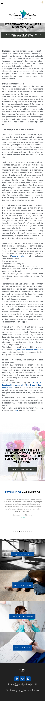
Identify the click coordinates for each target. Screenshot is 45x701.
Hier (16, 410)
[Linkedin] (28, 678)
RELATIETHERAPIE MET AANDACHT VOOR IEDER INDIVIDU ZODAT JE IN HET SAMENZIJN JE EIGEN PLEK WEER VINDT (22, 456)
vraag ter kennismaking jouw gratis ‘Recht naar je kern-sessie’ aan (22, 385)
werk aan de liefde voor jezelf (30, 350)
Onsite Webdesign (22, 692)
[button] (13, 531)
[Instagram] (22, 678)
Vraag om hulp (17, 256)
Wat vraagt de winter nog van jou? (23, 26)
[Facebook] (16, 678)
